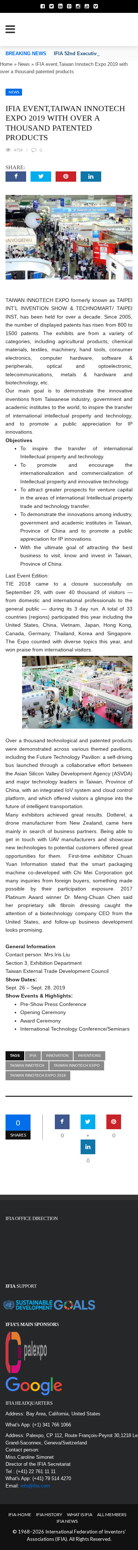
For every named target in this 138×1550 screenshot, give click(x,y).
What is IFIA (79, 1514)
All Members (111, 1514)
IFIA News (67, 1521)
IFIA (32, 1055)
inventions (89, 1055)
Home (6, 64)
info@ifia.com (35, 1486)
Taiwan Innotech (27, 1065)
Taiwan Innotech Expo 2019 (38, 1075)
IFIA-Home (19, 1514)
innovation (57, 1055)
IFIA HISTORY (49, 1514)
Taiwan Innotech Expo (77, 1065)
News (24, 64)
